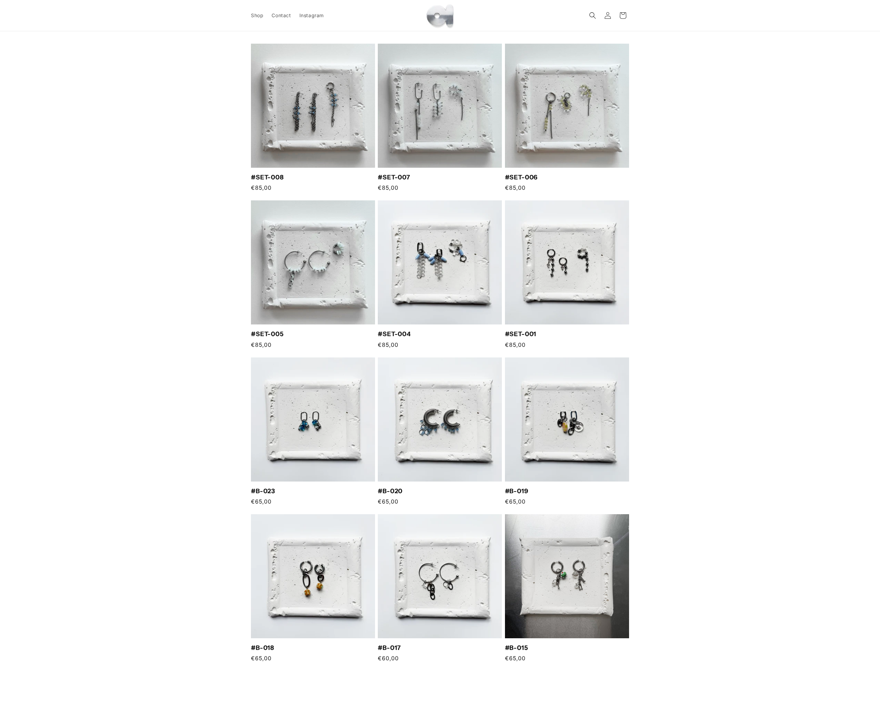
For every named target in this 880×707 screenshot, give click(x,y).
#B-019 (516, 491)
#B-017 (389, 648)
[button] (592, 15)
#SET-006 (521, 177)
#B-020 (390, 491)
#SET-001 (521, 334)
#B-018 (262, 648)
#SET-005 (267, 334)
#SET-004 (394, 334)
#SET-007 (394, 177)
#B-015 (516, 648)
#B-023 (263, 491)
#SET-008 (267, 177)
